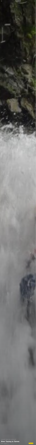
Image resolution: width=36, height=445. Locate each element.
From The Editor (12, 439)
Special (15, 439)
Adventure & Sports (3, 439)
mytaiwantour (5, 443)
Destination (7, 439)
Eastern (9, 439)
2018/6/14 (2, 443)
